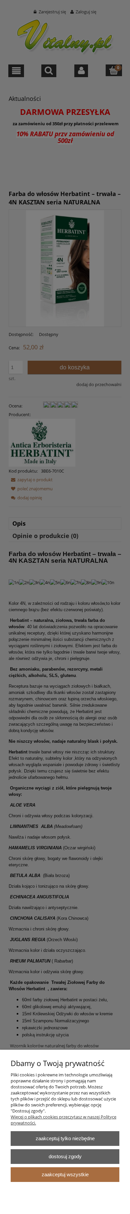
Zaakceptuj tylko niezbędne (65, 1138)
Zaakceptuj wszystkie (65, 1174)
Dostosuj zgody (65, 1156)
